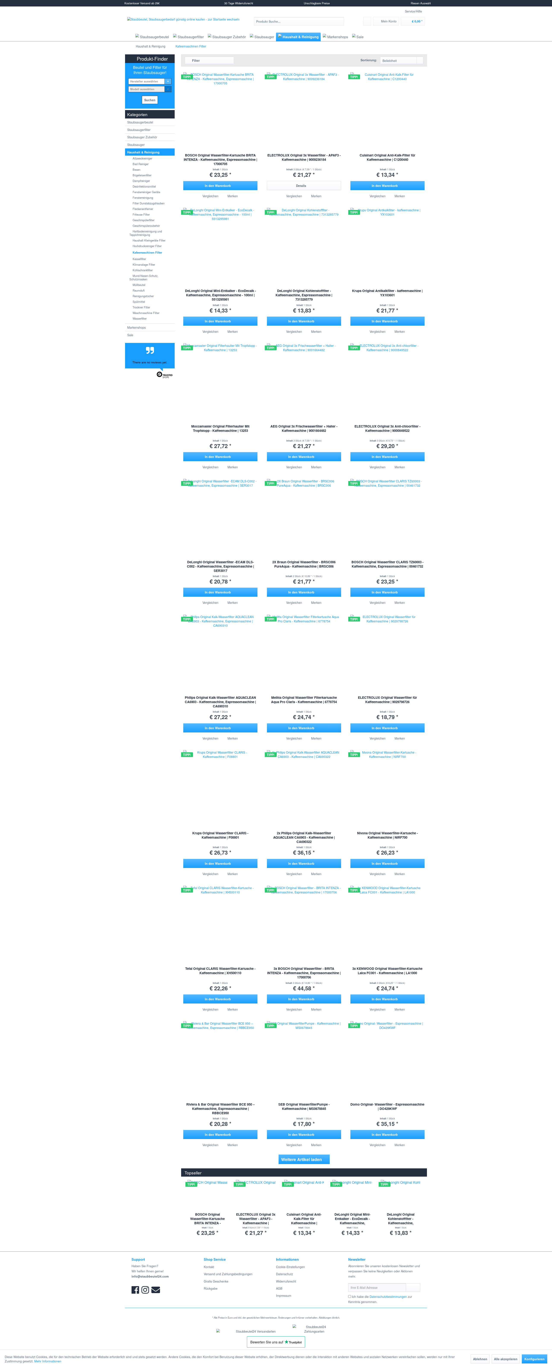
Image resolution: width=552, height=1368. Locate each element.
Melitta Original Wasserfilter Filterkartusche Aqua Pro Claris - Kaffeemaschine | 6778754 (304, 699)
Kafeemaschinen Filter (147, 252)
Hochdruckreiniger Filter (147, 246)
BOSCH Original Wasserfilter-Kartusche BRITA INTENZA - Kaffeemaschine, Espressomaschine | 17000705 (220, 159)
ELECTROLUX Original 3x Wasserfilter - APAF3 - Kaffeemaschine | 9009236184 (304, 157)
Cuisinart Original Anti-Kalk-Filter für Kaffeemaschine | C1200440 (387, 157)
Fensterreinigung (142, 198)
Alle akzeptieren (506, 1359)
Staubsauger (136, 144)
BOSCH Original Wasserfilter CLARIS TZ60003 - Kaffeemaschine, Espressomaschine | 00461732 (387, 564)
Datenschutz (284, 1274)
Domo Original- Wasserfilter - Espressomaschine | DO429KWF (387, 1106)
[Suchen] (340, 21)
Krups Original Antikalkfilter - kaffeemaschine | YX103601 (387, 293)
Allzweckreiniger (142, 158)
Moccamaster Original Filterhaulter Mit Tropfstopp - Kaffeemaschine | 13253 (220, 428)
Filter (195, 60)
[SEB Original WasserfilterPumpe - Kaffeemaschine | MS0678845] (304, 1053)
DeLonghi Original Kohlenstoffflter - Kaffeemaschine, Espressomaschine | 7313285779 (304, 295)
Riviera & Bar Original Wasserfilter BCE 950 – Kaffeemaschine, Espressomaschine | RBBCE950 (220, 1108)
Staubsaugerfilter (139, 130)
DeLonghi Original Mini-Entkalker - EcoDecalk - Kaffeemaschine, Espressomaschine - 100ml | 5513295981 (220, 295)
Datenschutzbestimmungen (388, 1296)
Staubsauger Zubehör (142, 137)
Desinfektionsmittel (144, 186)
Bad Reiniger (140, 164)
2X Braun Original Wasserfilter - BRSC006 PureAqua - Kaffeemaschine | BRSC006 (304, 564)
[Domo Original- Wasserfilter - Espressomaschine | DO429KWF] (387, 1053)
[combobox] (149, 81)
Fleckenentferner (142, 209)
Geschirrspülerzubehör (146, 226)
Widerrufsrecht (286, 1281)
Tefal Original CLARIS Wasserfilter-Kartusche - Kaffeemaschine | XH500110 (220, 970)
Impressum (283, 1295)
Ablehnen (480, 1359)
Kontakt (209, 1267)
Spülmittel (138, 302)
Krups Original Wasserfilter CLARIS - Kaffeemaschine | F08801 (220, 835)
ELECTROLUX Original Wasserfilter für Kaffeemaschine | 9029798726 (387, 699)
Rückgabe (211, 1288)
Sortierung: (369, 60)
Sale (130, 335)
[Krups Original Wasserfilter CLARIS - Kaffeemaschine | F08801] (220, 782)
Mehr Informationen (47, 1361)
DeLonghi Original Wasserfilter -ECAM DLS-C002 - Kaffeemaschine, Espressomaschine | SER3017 (220, 566)
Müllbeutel (138, 285)
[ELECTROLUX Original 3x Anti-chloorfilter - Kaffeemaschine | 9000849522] (387, 375)
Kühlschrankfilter (142, 270)
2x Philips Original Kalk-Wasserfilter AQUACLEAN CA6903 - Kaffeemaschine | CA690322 (304, 837)
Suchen (149, 100)
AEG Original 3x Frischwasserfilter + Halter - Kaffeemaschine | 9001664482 (303, 428)
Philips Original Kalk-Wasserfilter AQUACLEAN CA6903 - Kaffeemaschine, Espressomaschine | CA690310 (220, 701)
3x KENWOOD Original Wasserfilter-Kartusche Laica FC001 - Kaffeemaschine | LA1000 (387, 970)
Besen (136, 169)
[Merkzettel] (367, 21)
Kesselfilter (139, 259)
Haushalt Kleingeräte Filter (148, 240)
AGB (279, 1288)
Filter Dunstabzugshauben (148, 203)
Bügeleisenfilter (141, 175)
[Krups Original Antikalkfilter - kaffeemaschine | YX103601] (387, 240)
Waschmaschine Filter (145, 313)
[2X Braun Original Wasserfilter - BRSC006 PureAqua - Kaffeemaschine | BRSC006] (304, 511)
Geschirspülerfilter (143, 220)
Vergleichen (210, 196)
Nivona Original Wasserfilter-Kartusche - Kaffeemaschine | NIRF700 (387, 835)
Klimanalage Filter (143, 264)
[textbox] (150, 81)
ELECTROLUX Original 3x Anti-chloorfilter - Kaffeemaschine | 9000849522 (387, 428)
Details (301, 185)
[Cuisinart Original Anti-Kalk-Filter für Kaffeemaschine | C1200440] (387, 104)
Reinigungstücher (143, 296)
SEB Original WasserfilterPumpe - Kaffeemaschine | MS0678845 (304, 1106)
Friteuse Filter (141, 214)
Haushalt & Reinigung (143, 152)
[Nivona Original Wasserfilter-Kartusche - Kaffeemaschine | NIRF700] (387, 782)
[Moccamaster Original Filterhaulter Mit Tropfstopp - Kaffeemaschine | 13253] (220, 375)
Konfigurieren (534, 1359)
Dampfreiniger (141, 181)
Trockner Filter (141, 307)
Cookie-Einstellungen (290, 1267)
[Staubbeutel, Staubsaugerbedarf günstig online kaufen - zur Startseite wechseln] (183, 24)
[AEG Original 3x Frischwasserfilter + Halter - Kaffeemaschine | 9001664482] (304, 375)
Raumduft (138, 290)
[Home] (128, 37)
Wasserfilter (139, 318)
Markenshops (136, 327)
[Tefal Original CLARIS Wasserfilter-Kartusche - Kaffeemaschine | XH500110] (220, 918)
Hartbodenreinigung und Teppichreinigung (145, 233)
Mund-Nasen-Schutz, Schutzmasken (143, 277)
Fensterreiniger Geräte (146, 192)
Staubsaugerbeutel (140, 122)
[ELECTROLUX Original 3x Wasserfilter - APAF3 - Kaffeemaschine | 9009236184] (304, 104)
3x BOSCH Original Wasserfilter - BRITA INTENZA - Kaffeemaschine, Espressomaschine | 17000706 (304, 973)
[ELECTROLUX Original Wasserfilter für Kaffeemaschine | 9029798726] (387, 647)
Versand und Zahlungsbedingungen (228, 1274)
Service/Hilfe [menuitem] (413, 11)
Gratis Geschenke (216, 1281)
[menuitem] (299, 21)
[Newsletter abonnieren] (413, 1287)
